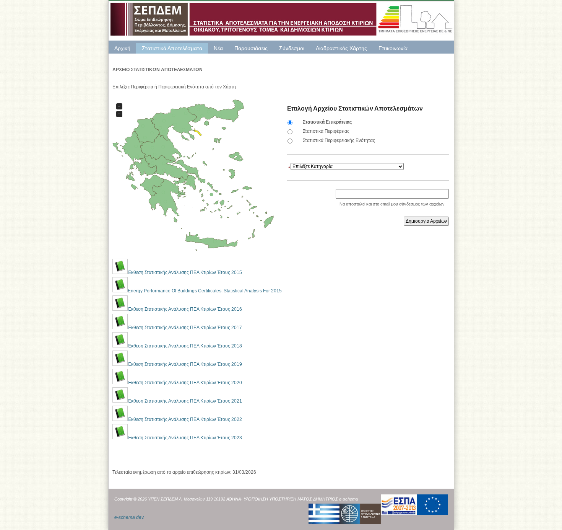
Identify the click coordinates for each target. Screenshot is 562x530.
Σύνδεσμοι (291, 48)
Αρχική (122, 48)
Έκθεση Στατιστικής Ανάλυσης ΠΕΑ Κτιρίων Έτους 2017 (185, 327)
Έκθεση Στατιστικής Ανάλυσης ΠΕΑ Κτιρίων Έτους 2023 (185, 437)
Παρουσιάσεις (251, 48)
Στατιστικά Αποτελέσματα (172, 48)
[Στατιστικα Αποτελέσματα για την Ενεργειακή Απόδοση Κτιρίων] (281, 19)
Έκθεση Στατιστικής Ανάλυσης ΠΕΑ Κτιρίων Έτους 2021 (185, 401)
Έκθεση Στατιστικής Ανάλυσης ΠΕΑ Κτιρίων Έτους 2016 (185, 309)
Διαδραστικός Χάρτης (341, 48)
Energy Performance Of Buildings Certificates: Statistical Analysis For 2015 (205, 291)
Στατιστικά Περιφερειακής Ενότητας (339, 140)
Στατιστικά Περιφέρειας (326, 131)
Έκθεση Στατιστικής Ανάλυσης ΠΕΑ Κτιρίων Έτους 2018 (185, 346)
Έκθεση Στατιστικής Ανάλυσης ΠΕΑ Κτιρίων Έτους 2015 (185, 272)
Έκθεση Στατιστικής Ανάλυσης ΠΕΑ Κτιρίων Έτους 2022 (185, 419)
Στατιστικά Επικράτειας (327, 122)
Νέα (218, 48)
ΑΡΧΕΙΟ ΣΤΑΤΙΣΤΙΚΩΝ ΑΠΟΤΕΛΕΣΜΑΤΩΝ (157, 69)
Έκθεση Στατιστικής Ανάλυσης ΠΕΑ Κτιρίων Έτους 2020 (185, 382)
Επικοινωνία (393, 48)
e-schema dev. (129, 517)
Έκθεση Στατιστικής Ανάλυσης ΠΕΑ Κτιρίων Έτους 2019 (185, 364)
